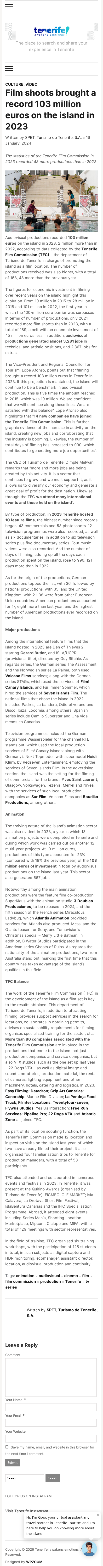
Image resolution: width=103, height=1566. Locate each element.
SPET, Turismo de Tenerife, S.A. (53, 137)
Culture (14, 84)
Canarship (14, 1096)
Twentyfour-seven (70, 1102)
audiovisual (49, 1275)
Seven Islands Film (61, 693)
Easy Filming (17, 1090)
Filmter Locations (34, 1102)
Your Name (14, 1400)
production (50, 1281)
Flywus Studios (19, 1108)
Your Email (13, 1416)
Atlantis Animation (52, 918)
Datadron (39, 1090)
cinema (71, 1275)
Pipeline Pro (35, 1113)
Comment (12, 1355)
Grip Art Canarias (66, 1090)
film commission (20, 1281)
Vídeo (31, 84)
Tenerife (73, 1281)
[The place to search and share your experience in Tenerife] (51, 31)
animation (25, 1275)
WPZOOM (34, 1562)
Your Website (15, 1431)
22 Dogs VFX (60, 1113)
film (85, 1275)
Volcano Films (18, 675)
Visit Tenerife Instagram (26, 1511)
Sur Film (38, 796)
